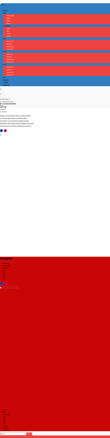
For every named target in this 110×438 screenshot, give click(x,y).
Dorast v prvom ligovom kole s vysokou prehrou (15, 115)
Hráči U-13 (9, 69)
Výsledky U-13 (9, 72)
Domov (5, 10)
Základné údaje (10, 15)
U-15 (4, 51)
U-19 (4, 38)
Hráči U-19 (9, 43)
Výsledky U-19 (10, 46)
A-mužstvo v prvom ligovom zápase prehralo (14, 121)
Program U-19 (9, 49)
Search (29, 434)
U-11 (4, 77)
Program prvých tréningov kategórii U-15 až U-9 (15, 126)
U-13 (4, 64)
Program (8, 36)
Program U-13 (9, 74)
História (8, 18)
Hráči (7, 31)
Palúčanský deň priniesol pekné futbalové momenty (17, 123)
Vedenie (8, 23)
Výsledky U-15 (10, 59)
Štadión (8, 20)
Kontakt (5, 82)
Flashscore (6, 85)
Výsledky (8, 33)
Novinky (8, 28)
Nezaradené (6, 265)
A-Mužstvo (6, 263)
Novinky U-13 (9, 67)
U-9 (4, 279)
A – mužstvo (6, 25)
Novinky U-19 (9, 41)
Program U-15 (9, 62)
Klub (4, 13)
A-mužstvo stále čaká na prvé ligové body (13, 118)
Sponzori (6, 80)
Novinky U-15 (9, 54)
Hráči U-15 (9, 56)
